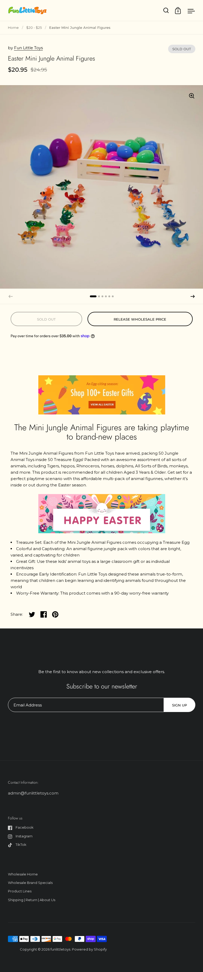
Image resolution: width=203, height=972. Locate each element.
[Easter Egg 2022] (101, 394)
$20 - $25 (34, 27)
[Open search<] (166, 10)
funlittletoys (60, 949)
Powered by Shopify (89, 949)
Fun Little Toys (28, 47)
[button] (192, 296)
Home (13, 27)
